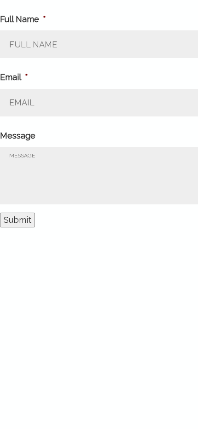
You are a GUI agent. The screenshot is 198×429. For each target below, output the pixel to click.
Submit (17, 220)
